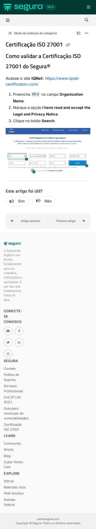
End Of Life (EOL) (12, 399)
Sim (21, 201)
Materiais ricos (15, 487)
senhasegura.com (48, 519)
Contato (10, 368)
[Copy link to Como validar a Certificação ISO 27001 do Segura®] (58, 67)
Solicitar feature (10, 502)
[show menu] (88, 7)
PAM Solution (14, 493)
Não (48, 201)
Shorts (9, 449)
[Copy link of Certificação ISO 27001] (68, 45)
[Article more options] (87, 33)
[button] (27, 221)
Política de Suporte (11, 377)
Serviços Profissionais (13, 388)
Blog (7, 456)
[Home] (24, 7)
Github (9, 481)
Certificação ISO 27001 (13, 427)
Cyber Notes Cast (13, 464)
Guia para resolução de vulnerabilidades (15, 413)
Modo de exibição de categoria (35, 33)
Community (12, 443)
